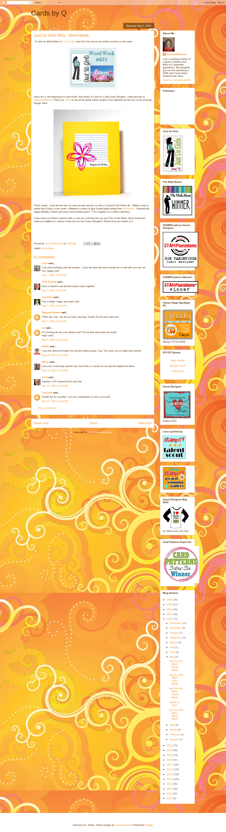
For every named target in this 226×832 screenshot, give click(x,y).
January (174, 739)
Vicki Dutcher (49, 282)
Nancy (45, 362)
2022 (170, 618)
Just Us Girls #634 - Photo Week (176, 665)
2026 (170, 599)
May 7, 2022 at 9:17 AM (54, 275)
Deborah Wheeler (42, 100)
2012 (170, 788)
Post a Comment (47, 408)
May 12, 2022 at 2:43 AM (55, 386)
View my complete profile (177, 80)
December (176, 623)
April (172, 725)
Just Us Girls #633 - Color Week (176, 679)
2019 (170, 755)
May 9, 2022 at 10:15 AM (55, 340)
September (176, 637)
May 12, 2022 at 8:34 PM (55, 401)
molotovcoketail (123, 825)
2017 (170, 764)
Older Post (144, 423)
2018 (170, 759)
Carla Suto (178, 371)
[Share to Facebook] (95, 243)
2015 (170, 774)
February (175, 734)
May (172, 656)
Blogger (149, 825)
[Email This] (85, 243)
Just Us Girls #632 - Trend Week (176, 693)
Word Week (48, 248)
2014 (170, 779)
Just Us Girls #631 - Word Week (176, 714)
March (173, 729)
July (172, 647)
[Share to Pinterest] (98, 243)
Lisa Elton (47, 297)
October (174, 632)
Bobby (45, 346)
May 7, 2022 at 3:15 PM (54, 306)
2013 (170, 783)
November (176, 627)
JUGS (68, 100)
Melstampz (128, 208)
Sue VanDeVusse (176, 54)
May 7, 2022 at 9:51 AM (54, 290)
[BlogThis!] (88, 243)
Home (93, 423)
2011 (170, 793)
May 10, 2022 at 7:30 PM (55, 355)
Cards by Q (49, 13)
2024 (170, 609)
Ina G (45, 377)
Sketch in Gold (174, 704)
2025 (170, 604)
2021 (170, 745)
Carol (45, 263)
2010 (170, 798)
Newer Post (41, 423)
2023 (170, 614)
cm (43, 328)
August (174, 642)
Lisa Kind (47, 392)
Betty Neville (178, 360)
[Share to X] (92, 243)
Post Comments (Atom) (100, 432)
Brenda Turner (178, 365)
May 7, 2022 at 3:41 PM (54, 321)
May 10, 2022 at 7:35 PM (55, 370)
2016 (170, 769)
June (173, 652)
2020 (170, 750)
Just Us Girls (68, 41)
